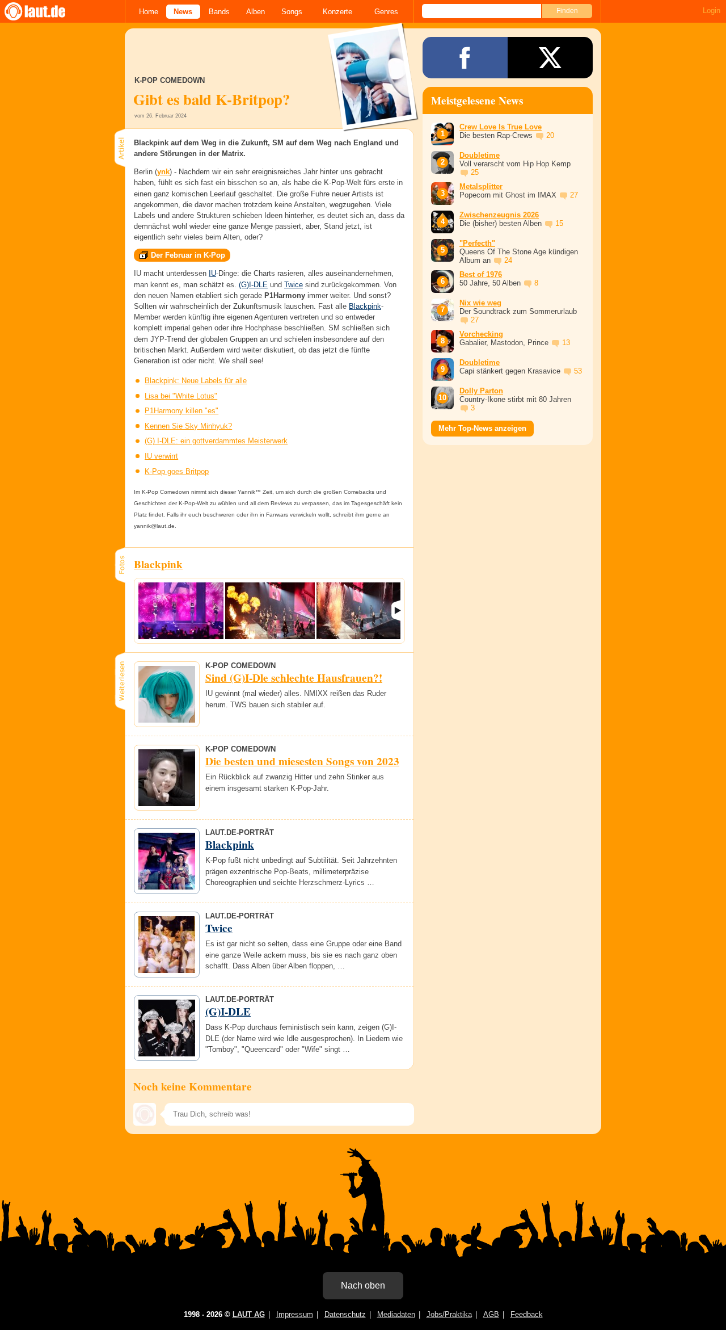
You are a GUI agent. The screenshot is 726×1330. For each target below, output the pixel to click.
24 (508, 260)
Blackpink (365, 306)
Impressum (294, 1314)
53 (578, 371)
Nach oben (363, 1285)
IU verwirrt (161, 456)
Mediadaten (396, 1314)
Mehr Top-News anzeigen (482, 428)
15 (559, 223)
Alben (255, 11)
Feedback (526, 1314)
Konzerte (337, 11)
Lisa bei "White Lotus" (181, 396)
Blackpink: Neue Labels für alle (196, 380)
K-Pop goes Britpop (177, 471)
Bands (219, 11)
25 (475, 172)
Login (711, 10)
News (183, 11)
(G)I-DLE (253, 284)
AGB (491, 1314)
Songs (291, 11)
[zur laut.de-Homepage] (45, 11)
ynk (163, 171)
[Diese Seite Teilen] (465, 57)
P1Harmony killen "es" (181, 410)
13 (566, 342)
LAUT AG (249, 1314)
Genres (386, 11)
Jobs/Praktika (449, 1314)
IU (212, 273)
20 (550, 135)
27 (574, 195)
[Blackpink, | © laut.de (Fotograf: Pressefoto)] (180, 610)
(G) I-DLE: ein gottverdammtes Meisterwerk (216, 441)
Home (148, 11)
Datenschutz (345, 1314)
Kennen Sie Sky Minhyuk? (188, 426)
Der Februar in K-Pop (188, 255)
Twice (293, 284)
